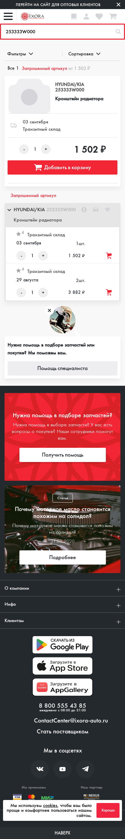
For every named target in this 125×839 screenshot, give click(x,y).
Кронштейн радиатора (79, 98)
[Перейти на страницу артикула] (84, 209)
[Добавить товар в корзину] (109, 256)
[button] (62, 215)
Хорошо (108, 810)
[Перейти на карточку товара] (29, 96)
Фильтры (16, 54)
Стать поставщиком (62, 731)
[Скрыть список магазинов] (9, 209)
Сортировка (80, 54)
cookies (50, 805)
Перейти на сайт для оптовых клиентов (58, 4)
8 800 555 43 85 (62, 705)
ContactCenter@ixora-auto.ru (71, 720)
